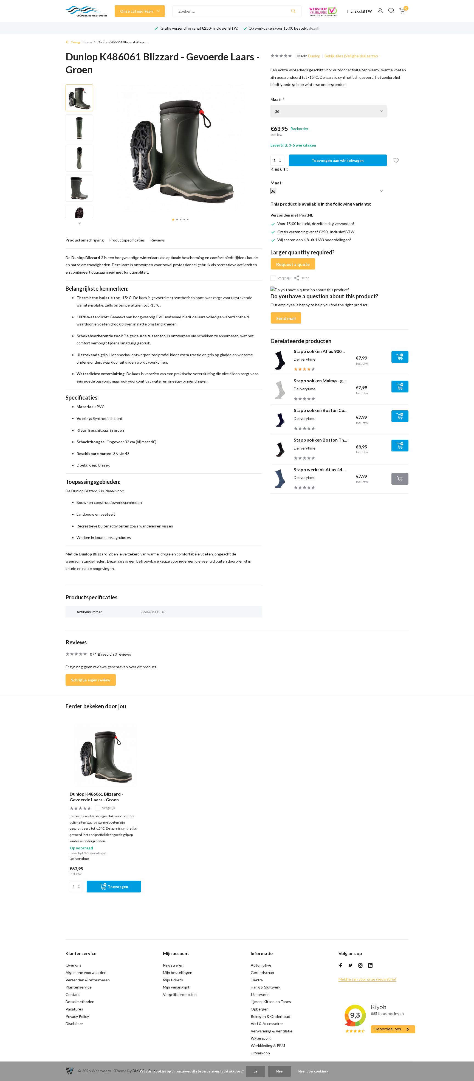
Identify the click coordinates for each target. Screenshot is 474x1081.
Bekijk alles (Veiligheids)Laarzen (351, 56)
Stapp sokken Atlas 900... (319, 350)
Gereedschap (262, 972)
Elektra (257, 980)
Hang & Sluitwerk (265, 987)
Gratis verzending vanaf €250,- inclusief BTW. (316, 231)
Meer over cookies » (313, 1071)
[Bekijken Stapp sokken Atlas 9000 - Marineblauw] (280, 360)
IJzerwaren (260, 994)
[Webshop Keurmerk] (323, 11)
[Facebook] (340, 966)
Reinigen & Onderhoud (270, 1016)
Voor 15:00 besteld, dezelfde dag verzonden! (315, 223)
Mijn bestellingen (177, 972)
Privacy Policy (77, 1016)
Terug (75, 42)
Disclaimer (74, 1023)
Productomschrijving (85, 240)
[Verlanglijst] (391, 11)
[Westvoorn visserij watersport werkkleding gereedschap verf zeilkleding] (86, 11)
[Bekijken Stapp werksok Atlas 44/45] (280, 478)
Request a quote (293, 264)
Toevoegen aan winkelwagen (338, 160)
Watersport (261, 1038)
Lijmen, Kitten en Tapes (271, 1001)
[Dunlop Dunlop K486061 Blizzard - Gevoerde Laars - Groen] (105, 755)
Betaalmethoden (80, 1001)
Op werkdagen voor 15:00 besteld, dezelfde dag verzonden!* (212, 28)
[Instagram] (360, 966)
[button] (173, 220)
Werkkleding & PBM (268, 1045)
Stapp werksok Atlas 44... (319, 469)
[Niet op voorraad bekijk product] (399, 479)
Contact (73, 994)
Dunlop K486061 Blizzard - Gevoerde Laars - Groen (96, 796)
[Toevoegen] (399, 357)
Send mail (286, 318)
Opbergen (260, 1009)
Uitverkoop (260, 1053)
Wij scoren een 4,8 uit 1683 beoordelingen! (314, 239)
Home (87, 42)
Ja (255, 1071)
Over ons (73, 965)
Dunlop (314, 56)
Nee (279, 1071)
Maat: (277, 99)
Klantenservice (79, 987)
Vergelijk (284, 278)
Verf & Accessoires (267, 1023)
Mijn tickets (173, 980)
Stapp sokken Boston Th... (320, 439)
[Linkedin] (370, 966)
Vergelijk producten (180, 994)
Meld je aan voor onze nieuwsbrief (367, 979)
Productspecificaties (127, 240)
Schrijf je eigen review (90, 680)
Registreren (173, 965)
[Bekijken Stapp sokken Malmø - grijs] (280, 390)
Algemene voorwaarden (86, 972)
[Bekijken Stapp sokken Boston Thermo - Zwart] (280, 449)
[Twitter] (350, 966)
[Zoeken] (293, 11)
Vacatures (74, 1009)
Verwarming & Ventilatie (271, 1031)
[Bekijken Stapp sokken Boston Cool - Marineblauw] (280, 419)
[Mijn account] (380, 11)
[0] (401, 11)
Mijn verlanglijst (176, 987)
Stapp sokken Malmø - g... (320, 380)
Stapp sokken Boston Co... (321, 410)
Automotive (261, 965)
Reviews (157, 240)
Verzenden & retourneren (88, 980)
